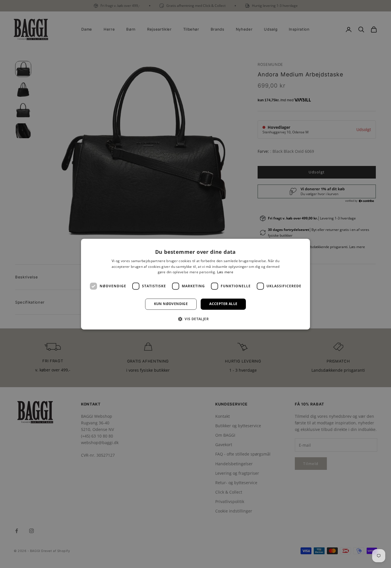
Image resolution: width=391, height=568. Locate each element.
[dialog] (195, 284)
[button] (195, 318)
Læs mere (225, 272)
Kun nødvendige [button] (171, 304)
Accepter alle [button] (223, 304)
